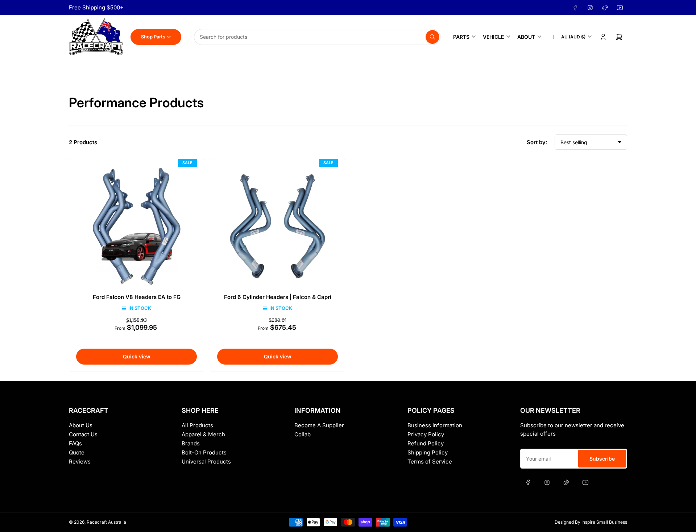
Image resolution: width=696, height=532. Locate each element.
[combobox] (317, 37)
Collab (302, 434)
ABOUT (526, 37)
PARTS (461, 37)
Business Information (434, 425)
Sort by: (537, 142)
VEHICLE (493, 37)
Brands (191, 443)
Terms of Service (429, 461)
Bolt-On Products (204, 452)
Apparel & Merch (203, 434)
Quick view (136, 356)
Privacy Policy (425, 434)
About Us (80, 425)
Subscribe (602, 459)
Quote (76, 452)
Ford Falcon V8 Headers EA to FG (137, 297)
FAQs (75, 443)
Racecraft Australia (106, 522)
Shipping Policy (427, 452)
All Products (197, 425)
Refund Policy (425, 443)
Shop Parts (153, 37)
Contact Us (83, 434)
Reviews (80, 461)
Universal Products (206, 461)
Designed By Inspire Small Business (591, 522)
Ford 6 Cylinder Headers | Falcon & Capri (277, 297)
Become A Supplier (319, 425)
